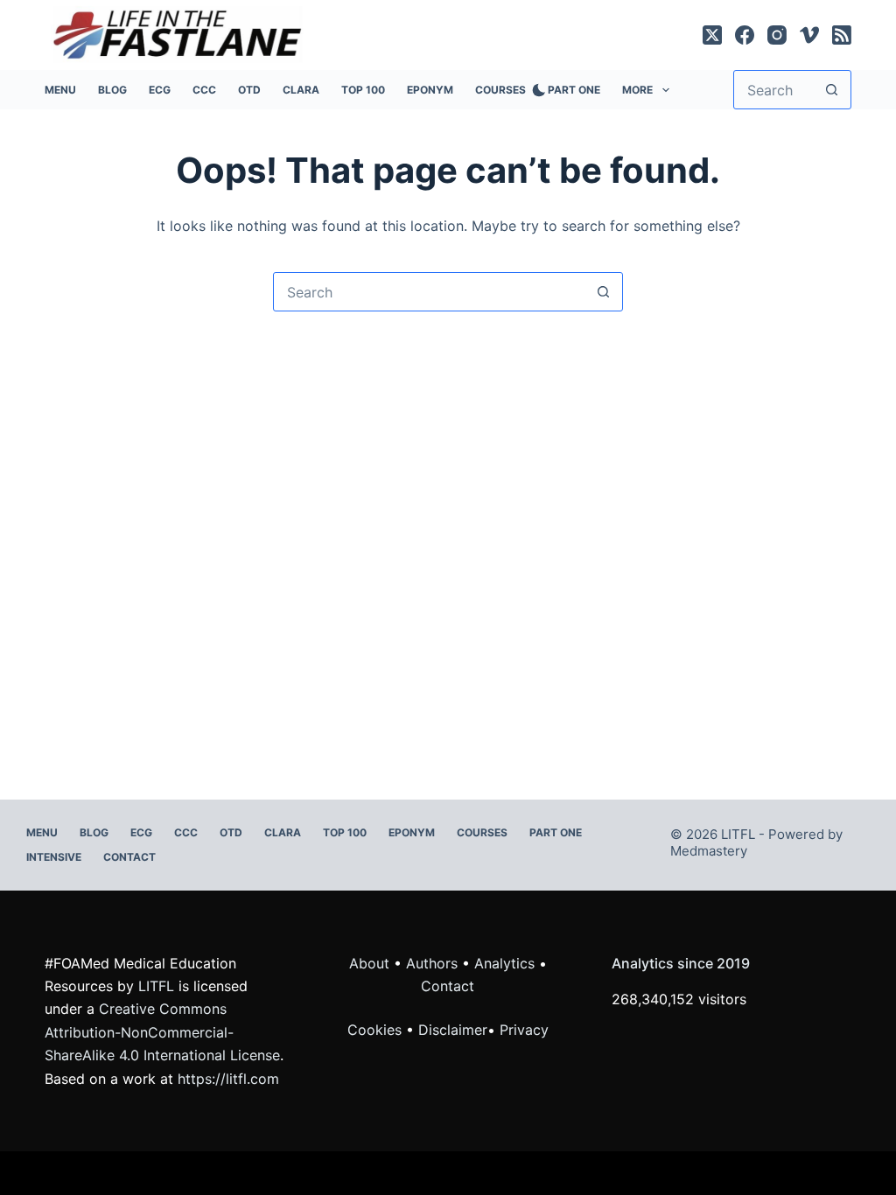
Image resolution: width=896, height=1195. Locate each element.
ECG (160, 89)
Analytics (504, 963)
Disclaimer (452, 1029)
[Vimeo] (809, 35)
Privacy (524, 1029)
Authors (432, 963)
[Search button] (831, 89)
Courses (500, 89)
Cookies (376, 1029)
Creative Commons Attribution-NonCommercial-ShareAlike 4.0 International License (162, 1032)
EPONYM (430, 89)
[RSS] (841, 35)
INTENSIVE (53, 856)
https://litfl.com (228, 1078)
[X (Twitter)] (712, 35)
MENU (60, 89)
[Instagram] (777, 35)
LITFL (156, 986)
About (369, 963)
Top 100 (363, 89)
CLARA (301, 89)
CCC (204, 89)
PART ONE (574, 89)
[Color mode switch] (535, 90)
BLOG (112, 89)
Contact (129, 856)
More (637, 89)
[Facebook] (744, 35)
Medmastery (708, 850)
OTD (249, 89)
